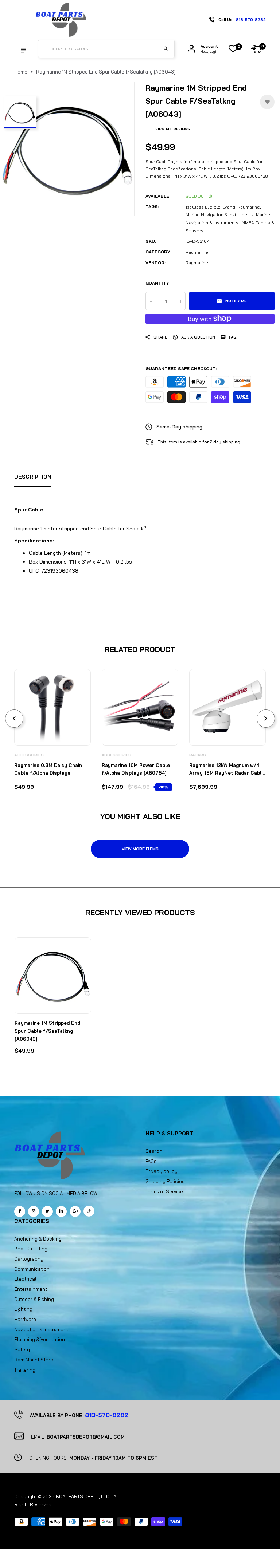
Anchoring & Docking (38, 1239)
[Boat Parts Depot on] (61, 1211)
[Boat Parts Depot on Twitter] (47, 1211)
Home (20, 72)
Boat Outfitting (30, 1249)
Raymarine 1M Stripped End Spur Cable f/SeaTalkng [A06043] (47, 1030)
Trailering (24, 1370)
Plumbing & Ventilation (39, 1339)
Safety (22, 1349)
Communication (32, 1269)
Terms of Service (164, 1191)
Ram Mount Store (33, 1360)
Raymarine (197, 252)
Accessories (29, 755)
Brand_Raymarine (241, 207)
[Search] (165, 49)
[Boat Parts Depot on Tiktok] (88, 1211)
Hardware (25, 1319)
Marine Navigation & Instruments (220, 214)
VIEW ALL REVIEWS (172, 129)
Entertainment (30, 1289)
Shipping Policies (164, 1181)
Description (32, 476)
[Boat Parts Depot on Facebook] (19, 1211)
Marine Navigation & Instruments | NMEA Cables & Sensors (230, 222)
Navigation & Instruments (42, 1329)
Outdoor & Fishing (34, 1299)
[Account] (191, 48)
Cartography (28, 1259)
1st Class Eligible (203, 207)
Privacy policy (161, 1171)
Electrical (25, 1279)
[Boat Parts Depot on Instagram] (33, 1211)
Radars (197, 755)
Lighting (23, 1309)
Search (153, 1151)
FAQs (150, 1161)
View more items (140, 848)
